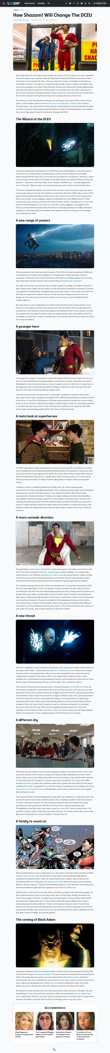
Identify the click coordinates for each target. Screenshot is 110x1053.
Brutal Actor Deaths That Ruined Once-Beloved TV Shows (63, 1034)
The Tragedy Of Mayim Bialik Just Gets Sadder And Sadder (45, 1034)
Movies (41, 3)
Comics (16, 10)
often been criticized (39, 569)
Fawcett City (28, 783)
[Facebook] (66, 4)
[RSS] (89, 4)
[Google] (85, 4)
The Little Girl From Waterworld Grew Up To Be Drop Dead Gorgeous (84, 1035)
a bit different (77, 687)
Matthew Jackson (22, 20)
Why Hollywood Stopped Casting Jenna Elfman (24, 1034)
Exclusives (30, 3)
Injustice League (51, 710)
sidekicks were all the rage (27, 876)
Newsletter (101, 3)
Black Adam (74, 977)
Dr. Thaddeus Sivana (64, 670)
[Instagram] (78, 4)
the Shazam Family (53, 881)
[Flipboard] (82, 4)
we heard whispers (43, 974)
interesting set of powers (71, 281)
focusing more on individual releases (61, 103)
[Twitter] (74, 4)
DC (22, 10)
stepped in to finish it (50, 575)
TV (48, 3)
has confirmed (86, 201)
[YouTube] (70, 4)
